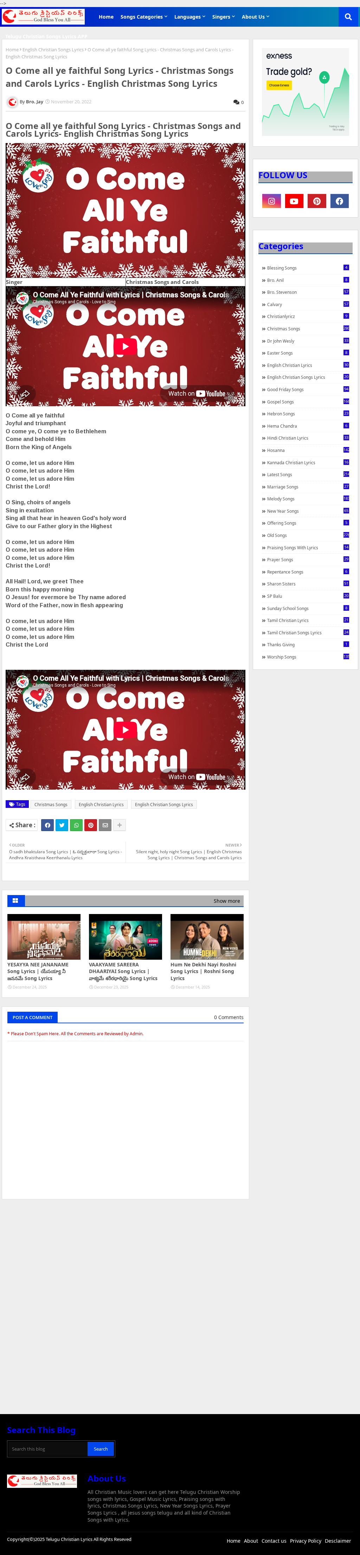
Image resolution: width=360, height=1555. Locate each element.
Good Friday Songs (307, 389)
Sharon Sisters (307, 584)
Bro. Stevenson (307, 292)
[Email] (105, 825)
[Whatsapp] (76, 825)
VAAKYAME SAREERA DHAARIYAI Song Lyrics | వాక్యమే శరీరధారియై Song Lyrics (123, 971)
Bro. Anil (307, 280)
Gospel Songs (308, 402)
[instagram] (271, 201)
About (251, 1540)
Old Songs (308, 535)
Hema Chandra (307, 426)
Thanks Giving (307, 644)
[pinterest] (317, 201)
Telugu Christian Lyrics (70, 1539)
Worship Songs (308, 657)
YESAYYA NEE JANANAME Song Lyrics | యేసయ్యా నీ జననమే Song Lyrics (38, 971)
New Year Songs (307, 511)
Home (106, 16)
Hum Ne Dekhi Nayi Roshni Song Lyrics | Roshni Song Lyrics (203, 971)
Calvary (307, 304)
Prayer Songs (307, 559)
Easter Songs (307, 353)
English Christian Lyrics (101, 805)
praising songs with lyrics (307, 547)
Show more (227, 901)
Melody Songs (308, 498)
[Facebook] (47, 825)
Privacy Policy (305, 1540)
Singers (221, 16)
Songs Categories (142, 16)
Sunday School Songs (307, 608)
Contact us (274, 1540)
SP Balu (307, 596)
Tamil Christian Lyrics (307, 620)
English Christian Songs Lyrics (53, 49)
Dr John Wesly (307, 341)
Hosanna (308, 450)
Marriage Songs (307, 487)
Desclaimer (338, 1540)
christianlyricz (307, 316)
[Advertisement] (125, 1257)
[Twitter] (62, 825)
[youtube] (294, 201)
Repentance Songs (307, 572)
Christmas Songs (51, 805)
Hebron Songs (307, 413)
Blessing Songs (307, 268)
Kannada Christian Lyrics (307, 462)
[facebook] (339, 201)
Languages (187, 16)
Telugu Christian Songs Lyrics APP (46, 36)
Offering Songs (307, 523)
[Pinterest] (90, 825)
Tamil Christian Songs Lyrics (307, 632)
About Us (253, 16)
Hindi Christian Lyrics (307, 438)
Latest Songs (308, 474)
